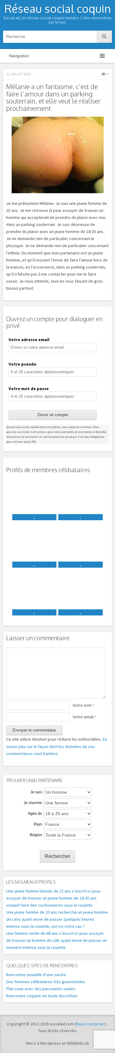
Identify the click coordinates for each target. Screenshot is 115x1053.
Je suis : (37, 792)
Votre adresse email (29, 339)
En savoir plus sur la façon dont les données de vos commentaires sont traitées (56, 746)
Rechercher (57, 856)
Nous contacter (90, 1024)
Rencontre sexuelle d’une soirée (36, 974)
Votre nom (83, 705)
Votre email (84, 717)
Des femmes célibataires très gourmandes (45, 981)
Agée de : (36, 813)
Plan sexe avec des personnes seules (40, 988)
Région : (37, 835)
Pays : (39, 824)
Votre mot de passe (29, 388)
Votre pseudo (22, 364)
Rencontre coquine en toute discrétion (41, 995)
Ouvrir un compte (52, 414)
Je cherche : (34, 803)
